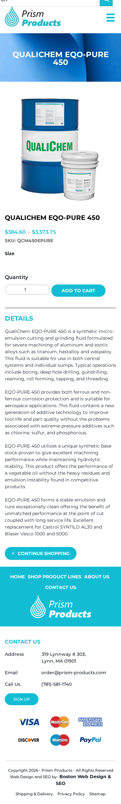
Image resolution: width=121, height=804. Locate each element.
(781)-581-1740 (56, 684)
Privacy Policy (71, 793)
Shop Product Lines (54, 577)
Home (17, 577)
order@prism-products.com (73, 672)
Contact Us (60, 587)
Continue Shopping (44, 553)
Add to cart (78, 291)
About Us (96, 577)
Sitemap (97, 793)
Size (10, 253)
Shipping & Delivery (34, 793)
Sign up (21, 699)
